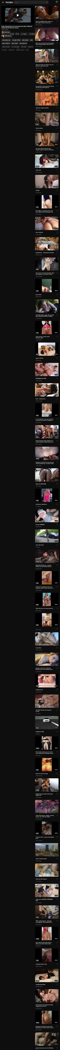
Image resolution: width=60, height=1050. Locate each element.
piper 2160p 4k (6, 43)
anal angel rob (23, 43)
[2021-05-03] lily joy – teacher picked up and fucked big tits (43, 566)
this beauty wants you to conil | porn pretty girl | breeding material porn (45, 753)
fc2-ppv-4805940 (40, 524)
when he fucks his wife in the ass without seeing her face (45, 65)
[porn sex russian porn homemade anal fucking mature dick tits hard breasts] (45, 44)
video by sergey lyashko (42, 107)
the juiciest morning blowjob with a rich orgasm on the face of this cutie (45, 274)
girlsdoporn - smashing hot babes (45, 252)
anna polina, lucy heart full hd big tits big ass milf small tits (45, 87)
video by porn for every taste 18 (44, 608)
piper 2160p (15, 43)
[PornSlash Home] (9, 2)
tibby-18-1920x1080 (41, 484)
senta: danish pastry (41, 858)
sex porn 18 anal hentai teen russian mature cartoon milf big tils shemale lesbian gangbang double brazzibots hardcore (45, 150)
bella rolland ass (6, 40)
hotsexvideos (39, 128)
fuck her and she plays (42, 773)
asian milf (38, 170)
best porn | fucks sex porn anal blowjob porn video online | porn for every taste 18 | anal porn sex (44, 1028)
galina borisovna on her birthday (44, 1048)
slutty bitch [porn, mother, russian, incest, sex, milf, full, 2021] (45, 816)
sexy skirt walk (40, 545)
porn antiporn (39, 232)
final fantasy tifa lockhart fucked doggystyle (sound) (44, 1005)
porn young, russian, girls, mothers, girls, (43, 337)
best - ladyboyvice (41, 398)
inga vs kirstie (39, 358)
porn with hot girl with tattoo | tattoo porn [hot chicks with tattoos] (44, 944)
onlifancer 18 (39, 689)
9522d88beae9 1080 (41, 378)
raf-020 (37, 190)
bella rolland (25, 40)
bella (31, 40)
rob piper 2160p (16, 40)
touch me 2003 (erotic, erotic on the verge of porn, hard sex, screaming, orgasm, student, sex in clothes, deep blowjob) (45, 23)
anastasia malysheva (41, 504)
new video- (39, 647)
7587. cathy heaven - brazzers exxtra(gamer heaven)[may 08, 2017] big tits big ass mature (44, 922)
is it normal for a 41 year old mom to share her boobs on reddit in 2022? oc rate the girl (44, 420)
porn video (38, 294)
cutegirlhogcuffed (40, 984)
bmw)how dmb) (40, 731)
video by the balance (41, 879)
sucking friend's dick (41, 964)
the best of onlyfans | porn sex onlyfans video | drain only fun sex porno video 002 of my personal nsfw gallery (45, 588)
